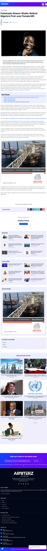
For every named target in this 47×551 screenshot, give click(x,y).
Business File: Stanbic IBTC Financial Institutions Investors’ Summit (15, 264)
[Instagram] (45, 1)
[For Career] (1, 543)
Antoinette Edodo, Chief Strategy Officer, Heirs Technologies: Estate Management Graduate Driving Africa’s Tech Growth (37, 237)
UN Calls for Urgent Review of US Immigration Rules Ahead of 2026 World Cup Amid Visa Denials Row (35, 397)
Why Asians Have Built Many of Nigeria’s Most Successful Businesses (37, 252)
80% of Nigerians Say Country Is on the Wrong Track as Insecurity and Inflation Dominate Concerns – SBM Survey (35, 375)
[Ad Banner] (23, 185)
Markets (4, 344)
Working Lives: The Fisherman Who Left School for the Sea (37, 244)
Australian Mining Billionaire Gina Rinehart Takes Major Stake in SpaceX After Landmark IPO (12, 397)
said (3, 131)
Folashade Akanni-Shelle (24, 204)
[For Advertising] (1, 540)
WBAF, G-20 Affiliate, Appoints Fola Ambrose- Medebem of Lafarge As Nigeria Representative (25, 118)
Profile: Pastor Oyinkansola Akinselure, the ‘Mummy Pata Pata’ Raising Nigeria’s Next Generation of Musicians (15, 237)
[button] (43, 4)
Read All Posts (23, 223)
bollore (17, 204)
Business (4, 342)
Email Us (4, 529)
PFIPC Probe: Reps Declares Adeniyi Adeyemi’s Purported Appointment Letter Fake (15, 279)
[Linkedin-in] (43, 1)
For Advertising (5, 539)
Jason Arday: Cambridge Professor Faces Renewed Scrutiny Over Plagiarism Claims (15, 272)
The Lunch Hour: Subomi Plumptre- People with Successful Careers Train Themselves (15, 244)
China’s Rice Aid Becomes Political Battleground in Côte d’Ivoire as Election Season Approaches (37, 264)
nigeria (30, 204)
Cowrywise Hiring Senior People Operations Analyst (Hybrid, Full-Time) (11, 439)
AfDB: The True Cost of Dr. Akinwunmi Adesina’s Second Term (15, 252)
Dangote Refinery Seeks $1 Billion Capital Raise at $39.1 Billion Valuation (11, 418)
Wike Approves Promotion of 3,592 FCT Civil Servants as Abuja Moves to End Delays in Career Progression (37, 272)
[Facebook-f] (19, 484)
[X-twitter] (42, 1)
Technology (5, 346)
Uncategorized (4, 10)
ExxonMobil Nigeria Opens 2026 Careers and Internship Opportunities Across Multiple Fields (35, 418)
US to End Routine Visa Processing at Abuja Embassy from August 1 (38, 279)
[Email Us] (1, 530)
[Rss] (46, 1)
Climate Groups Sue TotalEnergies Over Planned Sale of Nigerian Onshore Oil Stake (11, 375)
